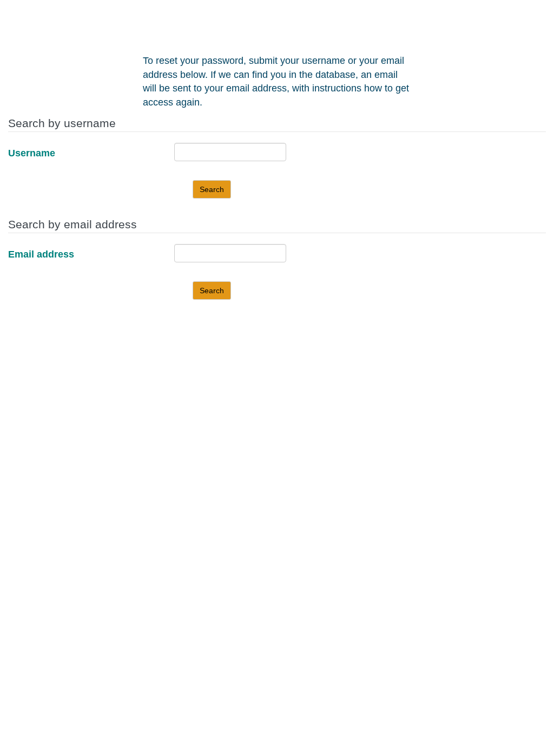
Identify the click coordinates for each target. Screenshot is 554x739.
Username (31, 153)
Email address (41, 254)
